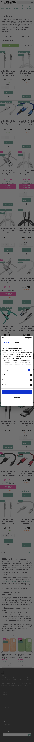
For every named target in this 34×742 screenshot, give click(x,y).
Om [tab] (28, 342)
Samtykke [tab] (6, 342)
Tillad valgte (17, 397)
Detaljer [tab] (17, 342)
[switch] (30, 375)
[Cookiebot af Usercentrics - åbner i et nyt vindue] (25, 338)
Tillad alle (17, 392)
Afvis (17, 402)
